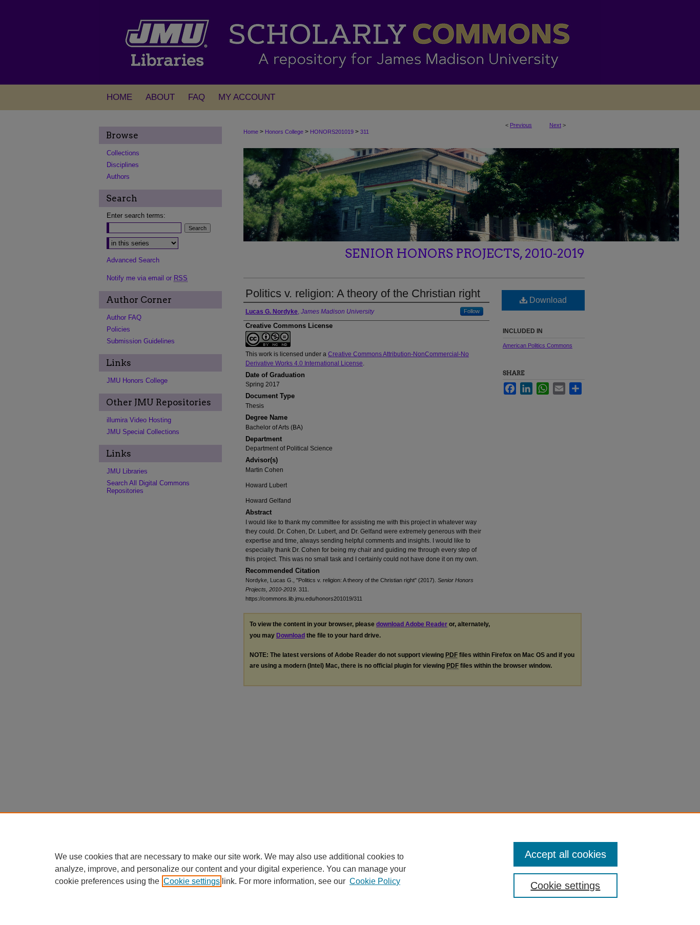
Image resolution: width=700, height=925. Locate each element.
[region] (350, 868)
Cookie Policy (374, 881)
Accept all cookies (565, 854)
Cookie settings (191, 881)
